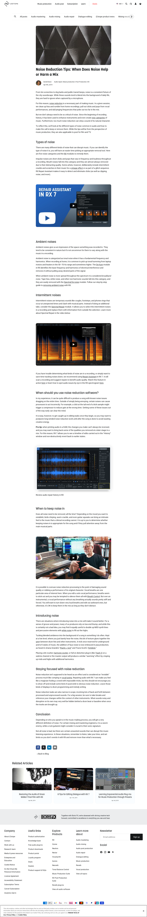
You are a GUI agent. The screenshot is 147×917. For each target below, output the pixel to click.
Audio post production (84, 848)
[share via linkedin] (49, 747)
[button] (15, 16)
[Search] (126, 3)
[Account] (135, 3)
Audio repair (69, 16)
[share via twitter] (44, 747)
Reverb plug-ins (58, 885)
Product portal (33, 853)
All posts (23, 16)
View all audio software (61, 889)
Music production (69, 82)
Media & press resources (13, 853)
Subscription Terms (11, 884)
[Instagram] (105, 852)
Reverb (78, 865)
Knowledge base (34, 841)
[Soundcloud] (112, 852)
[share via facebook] (38, 747)
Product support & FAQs (37, 870)
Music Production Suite (61, 874)
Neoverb (55, 865)
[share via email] (55, 747)
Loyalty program (34, 858)
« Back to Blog (43, 754)
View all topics (81, 874)
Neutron (55, 848)
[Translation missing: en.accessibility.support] (130, 3)
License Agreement (11, 876)
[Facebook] (101, 852)
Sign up (136, 837)
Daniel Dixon (47, 82)
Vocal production (82, 869)
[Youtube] (109, 852)
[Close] (143, 911)
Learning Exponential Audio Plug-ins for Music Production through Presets (115, 795)
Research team (10, 849)
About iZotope (9, 837)
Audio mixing (54, 16)
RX (88, 82)
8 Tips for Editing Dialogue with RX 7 (73, 794)
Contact (7, 841)
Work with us (9, 845)
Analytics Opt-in (10, 893)
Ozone (54, 844)
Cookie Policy (22, 915)
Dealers (31, 866)
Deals (30, 862)
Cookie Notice (9, 865)
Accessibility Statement (13, 880)
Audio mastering (38, 16)
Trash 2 (98, 653)
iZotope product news (105, 16)
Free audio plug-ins (35, 845)
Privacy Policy (11, 915)
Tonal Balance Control (60, 869)
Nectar (54, 853)
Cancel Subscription (11, 889)
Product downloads (35, 849)
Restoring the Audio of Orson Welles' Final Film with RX (32, 795)
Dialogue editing (85, 16)
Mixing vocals (124, 16)
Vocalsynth (56, 857)
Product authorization (36, 837)
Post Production (81, 82)
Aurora (54, 861)
